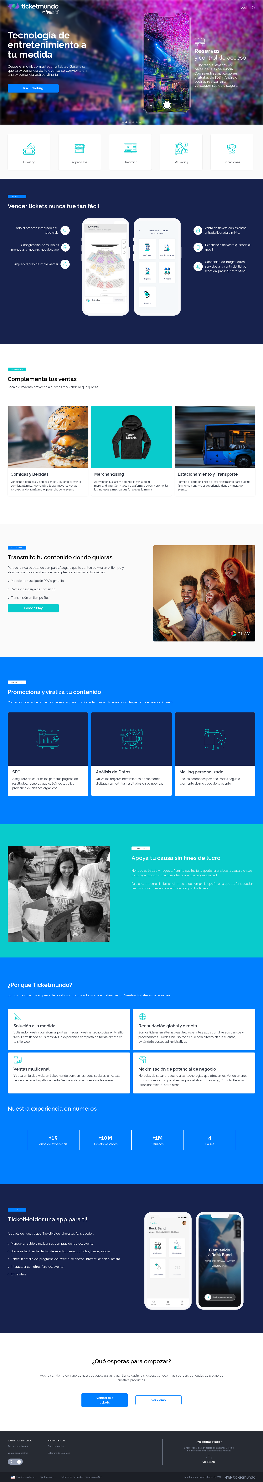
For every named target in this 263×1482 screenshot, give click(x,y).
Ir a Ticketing (33, 88)
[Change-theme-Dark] (11, 1462)
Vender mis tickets (104, 1400)
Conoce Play (33, 608)
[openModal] (253, 8)
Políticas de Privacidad (72, 1477)
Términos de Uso (93, 1477)
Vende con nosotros (18, 1453)
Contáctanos (209, 1461)
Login (244, 7)
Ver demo (158, 1400)
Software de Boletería (59, 1453)
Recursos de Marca (18, 1446)
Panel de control (56, 1446)
